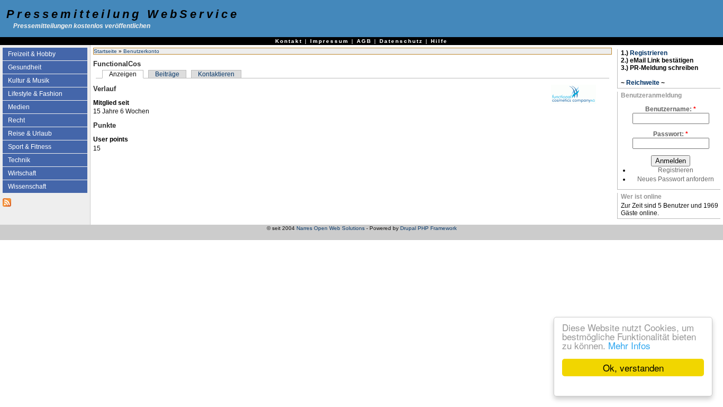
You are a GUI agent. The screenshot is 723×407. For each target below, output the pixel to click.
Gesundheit (24, 67)
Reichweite (642, 82)
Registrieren (648, 53)
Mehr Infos (629, 345)
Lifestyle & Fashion (35, 94)
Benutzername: (670, 109)
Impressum (329, 41)
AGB (364, 41)
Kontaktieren (216, 74)
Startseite (105, 51)
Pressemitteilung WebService (122, 14)
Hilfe (439, 41)
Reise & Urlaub (30, 133)
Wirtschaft (22, 173)
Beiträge (167, 74)
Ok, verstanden (633, 367)
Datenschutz (401, 41)
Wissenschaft (27, 186)
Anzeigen (123, 74)
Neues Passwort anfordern (675, 179)
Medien (19, 107)
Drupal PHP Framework (428, 228)
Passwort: (670, 134)
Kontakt (288, 41)
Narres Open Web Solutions (330, 228)
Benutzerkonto (141, 51)
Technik (19, 160)
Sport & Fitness (29, 147)
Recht (16, 120)
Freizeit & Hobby (32, 54)
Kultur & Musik (28, 80)
